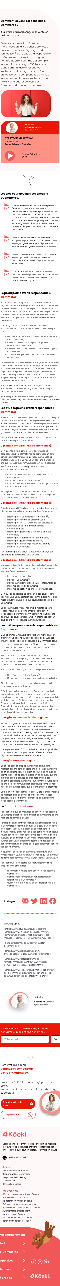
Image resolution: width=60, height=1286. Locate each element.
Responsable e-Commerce (16, 1174)
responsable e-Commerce (14, 328)
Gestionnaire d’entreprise (15, 1170)
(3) (29, 579)
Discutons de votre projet (13, 1104)
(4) (33, 644)
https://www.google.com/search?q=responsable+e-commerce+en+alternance (26, 952)
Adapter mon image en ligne (17, 1200)
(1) (5, 466)
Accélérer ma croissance (15, 1197)
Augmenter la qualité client (16, 1210)
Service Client (9, 1180)
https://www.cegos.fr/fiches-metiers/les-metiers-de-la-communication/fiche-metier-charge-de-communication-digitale (30, 972)
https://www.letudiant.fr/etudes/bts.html (26, 928)
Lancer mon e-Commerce (15, 1214)
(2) (47, 516)
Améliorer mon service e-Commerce (21, 1207)
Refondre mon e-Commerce (17, 1217)
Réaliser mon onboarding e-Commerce (22, 1194)
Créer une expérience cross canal (19, 1204)
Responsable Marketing (14, 1177)
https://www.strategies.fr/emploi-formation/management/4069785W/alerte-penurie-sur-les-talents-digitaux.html (26, 961)
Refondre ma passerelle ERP (16, 1220)
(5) (39, 674)
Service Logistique (11, 1184)
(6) (46, 722)
